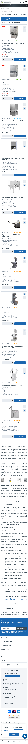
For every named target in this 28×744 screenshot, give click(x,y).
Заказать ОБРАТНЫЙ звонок (12, 676)
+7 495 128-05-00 (11, 671)
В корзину (20, 59)
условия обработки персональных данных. (13, 729)
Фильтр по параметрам (15, 19)
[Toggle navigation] (26, 1)
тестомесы (24, 521)
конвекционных (13, 599)
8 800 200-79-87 (11, 673)
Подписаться (21, 628)
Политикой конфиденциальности (13, 632)
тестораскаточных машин (14, 598)
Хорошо (14, 734)
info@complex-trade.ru (11, 680)
